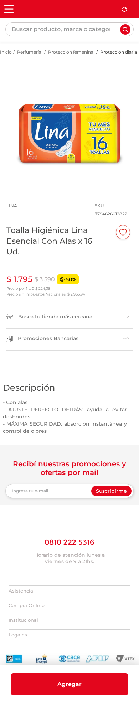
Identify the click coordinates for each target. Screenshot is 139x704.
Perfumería (29, 71)
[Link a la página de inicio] (6, 71)
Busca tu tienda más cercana (55, 336)
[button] (69, 684)
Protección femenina (70, 71)
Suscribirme (111, 510)
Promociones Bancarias (48, 358)
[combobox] (69, 40)
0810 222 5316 (69, 569)
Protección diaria (118, 71)
